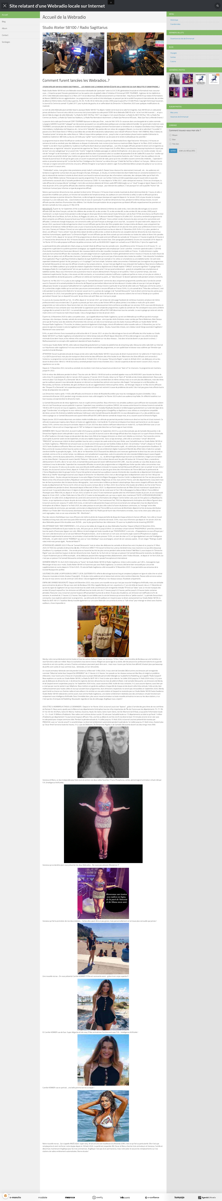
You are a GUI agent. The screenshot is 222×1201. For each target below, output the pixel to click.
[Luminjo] (179, 1197)
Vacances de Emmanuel (179, 116)
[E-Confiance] (152, 1197)
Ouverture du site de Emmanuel (182, 38)
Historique (174, 19)
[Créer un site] (15, 1197)
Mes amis (174, 112)
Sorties (173, 57)
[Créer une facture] (124, 1197)
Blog (4, 21)
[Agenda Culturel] (206, 1197)
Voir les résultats (187, 150)
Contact (5, 35)
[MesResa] (70, 1197)
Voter (173, 150)
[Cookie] (5, 1196)
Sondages (6, 41)
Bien (174, 139)
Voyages (173, 53)
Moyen (175, 135)
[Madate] (42, 1197)
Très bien (175, 143)
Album (4, 28)
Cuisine (173, 61)
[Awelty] (97, 1197)
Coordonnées (175, 24)
